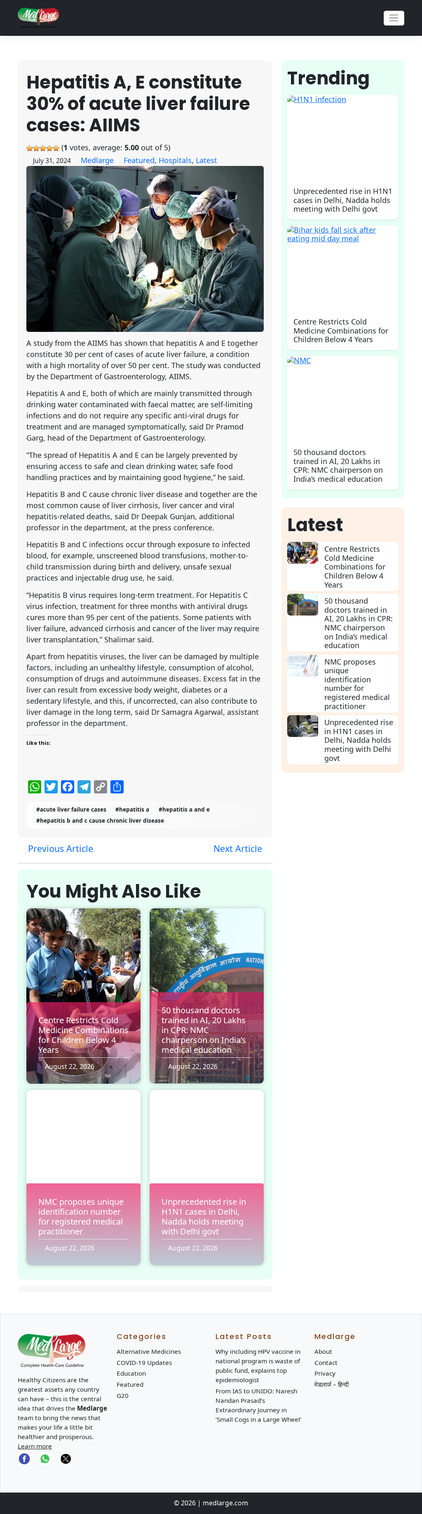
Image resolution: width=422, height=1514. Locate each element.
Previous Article (59, 848)
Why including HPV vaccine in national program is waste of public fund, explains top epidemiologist (258, 1365)
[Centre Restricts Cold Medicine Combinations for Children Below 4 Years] (305, 553)
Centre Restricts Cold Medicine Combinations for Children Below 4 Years (83, 1035)
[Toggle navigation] (394, 18)
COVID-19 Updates (144, 1362)
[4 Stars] (49, 148)
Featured (139, 160)
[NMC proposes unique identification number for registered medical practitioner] (305, 666)
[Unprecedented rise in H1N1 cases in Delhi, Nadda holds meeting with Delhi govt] (305, 726)
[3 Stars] (43, 148)
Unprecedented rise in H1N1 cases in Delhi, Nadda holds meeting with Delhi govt (204, 1216)
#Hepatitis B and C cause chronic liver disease (100, 820)
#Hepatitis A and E (184, 809)
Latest (206, 160)
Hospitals (175, 160)
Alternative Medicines (149, 1351)
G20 (123, 1395)
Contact (326, 1362)
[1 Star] (29, 148)
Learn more (35, 1446)
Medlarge (97, 160)
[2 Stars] (36, 148)
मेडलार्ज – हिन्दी (331, 1384)
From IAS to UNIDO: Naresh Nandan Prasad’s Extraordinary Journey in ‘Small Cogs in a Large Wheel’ (258, 1405)
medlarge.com (225, 1502)
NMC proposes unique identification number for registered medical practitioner (81, 1216)
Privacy (324, 1373)
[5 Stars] (56, 148)
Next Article (239, 848)
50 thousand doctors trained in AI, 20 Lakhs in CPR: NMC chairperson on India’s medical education (204, 1030)
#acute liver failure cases (71, 809)
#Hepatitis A (132, 809)
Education (131, 1373)
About (323, 1351)
